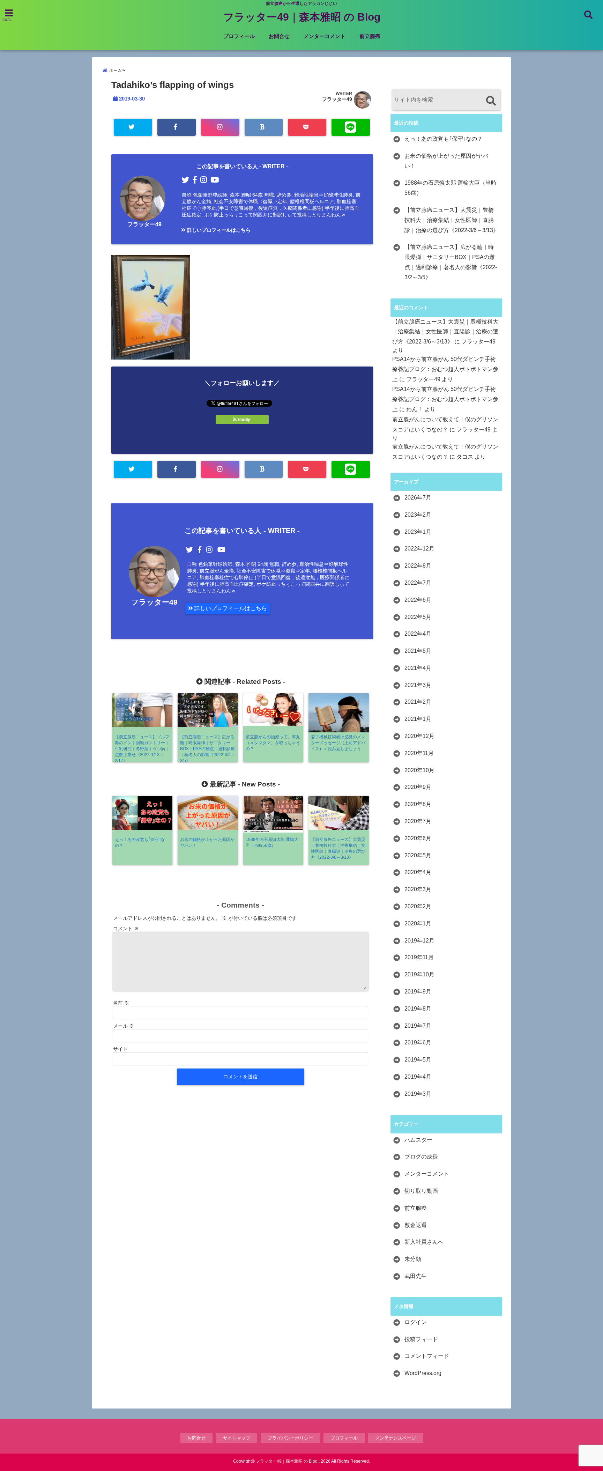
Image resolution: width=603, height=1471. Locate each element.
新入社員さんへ (424, 1242)
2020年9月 (417, 787)
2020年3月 (417, 889)
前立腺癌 (369, 36)
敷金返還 (415, 1225)
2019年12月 (419, 941)
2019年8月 (417, 1009)
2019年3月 (417, 1094)
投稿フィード (421, 1339)
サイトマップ (236, 1438)
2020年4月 (417, 872)
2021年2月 (417, 702)
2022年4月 (417, 634)
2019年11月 (419, 957)
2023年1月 (417, 532)
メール (123, 1026)
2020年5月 (417, 855)
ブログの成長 (421, 1157)
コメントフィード (426, 1356)
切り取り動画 (421, 1191)
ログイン (415, 1322)
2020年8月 (417, 804)
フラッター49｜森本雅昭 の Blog (301, 17)
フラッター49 (337, 99)
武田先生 (415, 1276)
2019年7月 (417, 1026)
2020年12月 (419, 736)
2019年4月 (417, 1077)
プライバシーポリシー (290, 1438)
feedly (244, 419)
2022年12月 (419, 549)
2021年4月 (417, 668)
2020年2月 (417, 906)
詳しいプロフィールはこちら (218, 230)
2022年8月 (417, 566)
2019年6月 (417, 1042)
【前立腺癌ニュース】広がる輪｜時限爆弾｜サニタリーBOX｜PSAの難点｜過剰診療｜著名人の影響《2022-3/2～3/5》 (450, 262)
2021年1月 (417, 719)
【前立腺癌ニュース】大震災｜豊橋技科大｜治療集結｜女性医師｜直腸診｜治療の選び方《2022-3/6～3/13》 (451, 220)
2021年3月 (417, 685)
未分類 (412, 1259)
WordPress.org (422, 1373)
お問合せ (279, 36)
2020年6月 (417, 838)
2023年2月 (417, 515)
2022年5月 (417, 617)
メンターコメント (324, 36)
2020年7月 (417, 821)
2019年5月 (417, 1060)
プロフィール (239, 36)
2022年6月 (417, 600)
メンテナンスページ (395, 1438)
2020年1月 (417, 923)
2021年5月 (417, 651)
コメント (126, 928)
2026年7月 (417, 498)
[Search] (491, 101)
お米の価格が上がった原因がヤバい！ (446, 161)
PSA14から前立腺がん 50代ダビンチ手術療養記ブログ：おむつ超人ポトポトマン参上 (445, 369)
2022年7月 (417, 583)
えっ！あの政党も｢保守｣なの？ (443, 139)
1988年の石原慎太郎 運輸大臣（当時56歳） (450, 188)
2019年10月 (419, 974)
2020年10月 (419, 770)
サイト (120, 1049)
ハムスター (418, 1140)
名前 (121, 1003)
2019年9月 (417, 992)
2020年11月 (419, 753)
